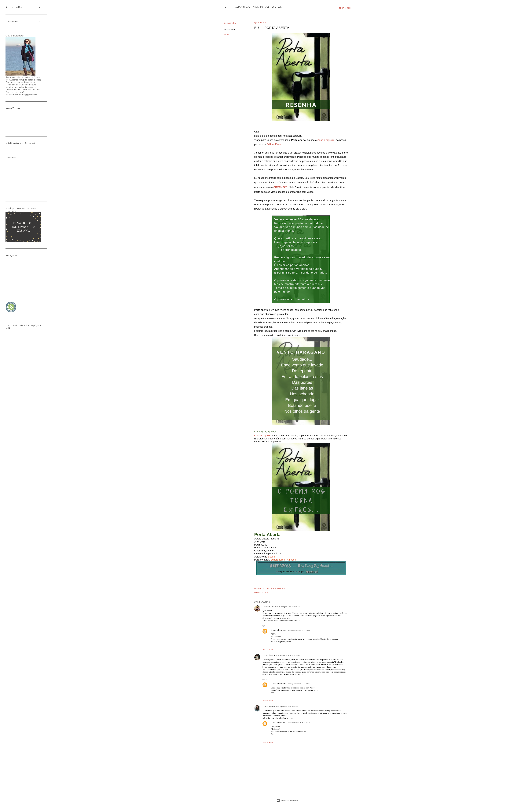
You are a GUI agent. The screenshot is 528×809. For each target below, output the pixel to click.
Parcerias (257, 7)
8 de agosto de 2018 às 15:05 (288, 655)
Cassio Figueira (326, 140)
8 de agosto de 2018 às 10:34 (290, 607)
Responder (267, 650)
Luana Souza (268, 706)
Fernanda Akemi (270, 606)
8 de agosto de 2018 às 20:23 (299, 684)
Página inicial (242, 7)
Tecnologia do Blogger (289, 800)
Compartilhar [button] (230, 23)
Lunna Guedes (269, 655)
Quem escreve (273, 7)
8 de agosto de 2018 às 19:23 (287, 707)
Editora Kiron (274, 144)
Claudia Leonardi (279, 630)
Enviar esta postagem (276, 588)
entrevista (280, 187)
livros (226, 34)
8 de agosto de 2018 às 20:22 (299, 630)
